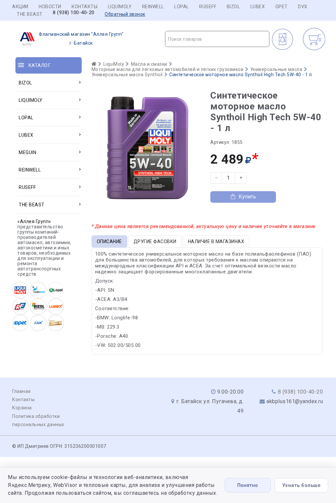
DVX (302, 6)
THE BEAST (30, 14)
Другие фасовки (155, 241)
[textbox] (217, 39)
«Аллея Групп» (34, 221)
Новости (50, 6)
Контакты (84, 6)
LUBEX (257, 6)
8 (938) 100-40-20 (73, 12)
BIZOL (233, 6)
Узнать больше (301, 485)
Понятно (247, 485)
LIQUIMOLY (120, 6)
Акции (20, 6)
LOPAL (181, 6)
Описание (109, 241)
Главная (21, 391)
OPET (281, 6)
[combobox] (217, 39)
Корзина (22, 407)
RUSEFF (207, 6)
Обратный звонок (125, 14)
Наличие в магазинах (216, 241)
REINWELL (153, 6)
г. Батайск (81, 39)
